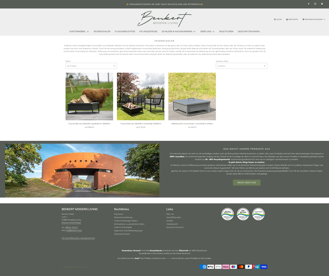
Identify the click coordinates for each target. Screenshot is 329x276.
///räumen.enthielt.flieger (71, 222)
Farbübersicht (172, 224)
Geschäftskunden (249, 31)
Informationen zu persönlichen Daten (129, 224)
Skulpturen (226, 31)
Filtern (68, 61)
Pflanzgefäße (148, 31)
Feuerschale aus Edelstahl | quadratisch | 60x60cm (89, 123)
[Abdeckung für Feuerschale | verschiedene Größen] (192, 96)
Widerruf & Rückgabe (123, 227)
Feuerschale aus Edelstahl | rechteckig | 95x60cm (141, 123)
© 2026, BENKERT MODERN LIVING (74, 267)
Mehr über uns (246, 182)
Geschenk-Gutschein (175, 227)
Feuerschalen (102, 31)
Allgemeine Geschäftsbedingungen (128, 230)
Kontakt (169, 221)
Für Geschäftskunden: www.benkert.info (78, 238)
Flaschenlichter (125, 31)
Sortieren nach (222, 61)
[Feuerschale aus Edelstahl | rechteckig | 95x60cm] (140, 96)
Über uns (170, 214)
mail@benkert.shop (74, 230)
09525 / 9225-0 (71, 227)
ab (89, 127)
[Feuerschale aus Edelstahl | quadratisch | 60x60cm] (89, 96)
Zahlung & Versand (122, 234)
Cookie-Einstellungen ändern (126, 221)
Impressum (118, 214)
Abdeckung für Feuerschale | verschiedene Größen (192, 123)
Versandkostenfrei (140, 4)
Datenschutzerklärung (123, 217)
